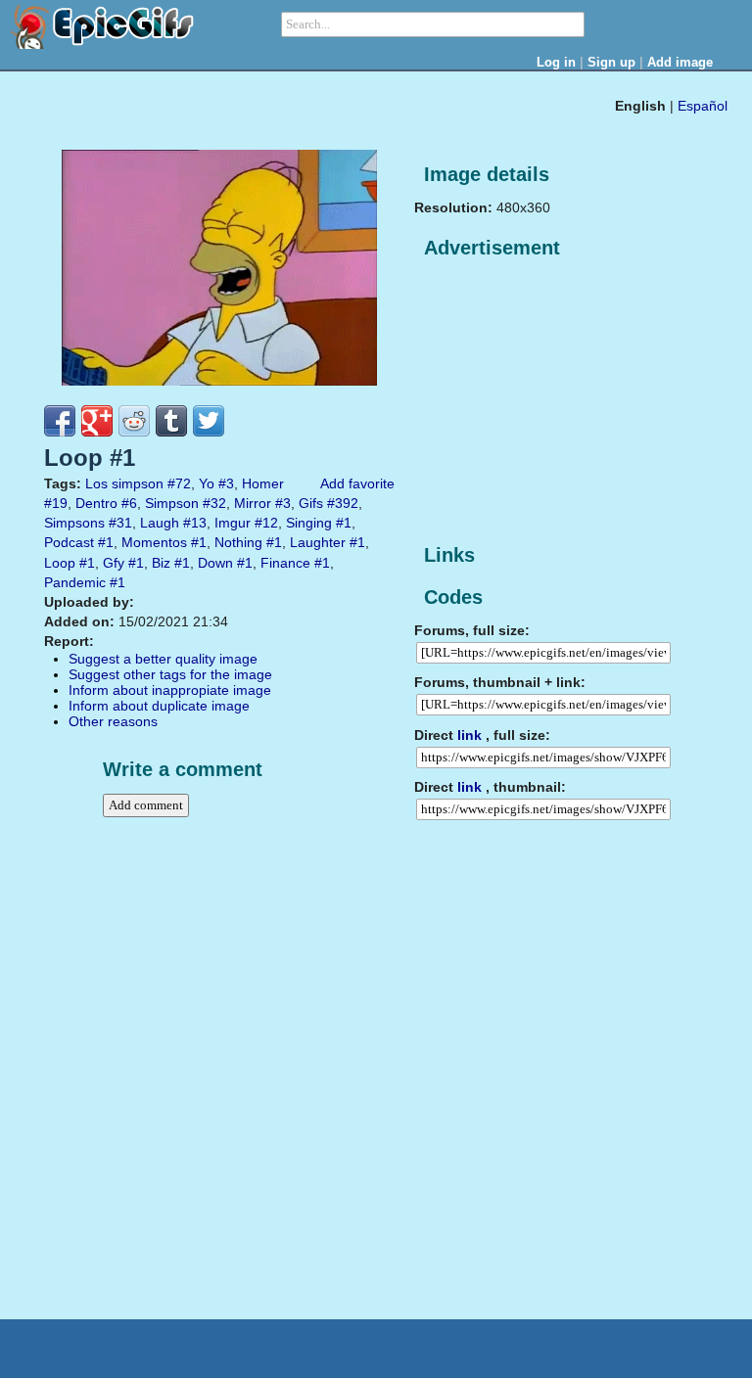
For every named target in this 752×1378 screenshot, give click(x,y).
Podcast (69, 542)
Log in (556, 62)
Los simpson (124, 483)
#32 (214, 503)
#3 (226, 483)
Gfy (113, 563)
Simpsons (74, 522)
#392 (342, 503)
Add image (680, 62)
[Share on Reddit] (134, 420)
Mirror (252, 503)
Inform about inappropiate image (170, 690)
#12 (266, 522)
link (469, 735)
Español (703, 106)
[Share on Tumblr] (171, 420)
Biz (161, 563)
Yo (206, 483)
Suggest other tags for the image (170, 674)
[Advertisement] (561, 402)
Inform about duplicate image (159, 705)
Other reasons (113, 721)
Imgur (232, 522)
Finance (285, 563)
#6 (129, 503)
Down (215, 563)
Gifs (311, 503)
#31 (120, 522)
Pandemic (75, 582)
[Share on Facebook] (59, 420)
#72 (179, 483)
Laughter (318, 542)
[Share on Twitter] (208, 420)
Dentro (96, 503)
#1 (344, 522)
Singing (309, 522)
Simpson (172, 503)
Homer (263, 483)
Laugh (159, 522)
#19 (56, 503)
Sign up (611, 62)
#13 (195, 522)
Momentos (154, 542)
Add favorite (357, 483)
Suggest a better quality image (163, 658)
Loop (59, 563)
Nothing (238, 542)
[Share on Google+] (97, 420)
